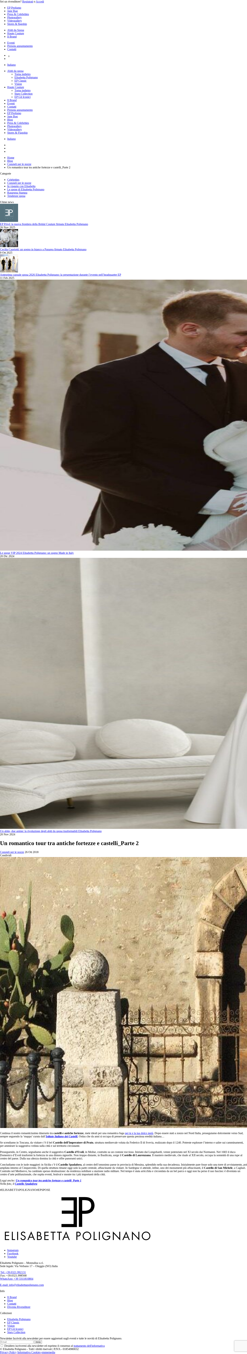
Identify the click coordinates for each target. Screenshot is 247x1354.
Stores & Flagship (17, 132)
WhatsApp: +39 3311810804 (16, 1278)
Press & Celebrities (18, 14)
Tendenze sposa (16, 195)
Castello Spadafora (26, 1183)
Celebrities (13, 179)
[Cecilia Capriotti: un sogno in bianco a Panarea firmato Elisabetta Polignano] (9, 246)
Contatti (11, 49)
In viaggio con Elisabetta (21, 186)
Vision (18, 83)
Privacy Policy (8, 1352)
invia (38, 1342)
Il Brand (12, 36)
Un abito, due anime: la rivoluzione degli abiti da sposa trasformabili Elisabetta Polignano (51, 831)
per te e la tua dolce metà (139, 1133)
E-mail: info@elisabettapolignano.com (22, 1284)
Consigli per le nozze (19, 182)
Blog (10, 119)
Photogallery (14, 17)
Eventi (11, 42)
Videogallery (14, 20)
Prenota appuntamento (20, 46)
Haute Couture (15, 33)
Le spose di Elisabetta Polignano (25, 189)
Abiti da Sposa (15, 30)
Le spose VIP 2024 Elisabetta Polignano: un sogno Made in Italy (37, 552)
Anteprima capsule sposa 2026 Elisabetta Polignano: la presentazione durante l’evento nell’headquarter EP (60, 274)
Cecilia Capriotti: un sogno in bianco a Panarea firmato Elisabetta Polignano (43, 249)
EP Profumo (14, 7)
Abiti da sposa (15, 70)
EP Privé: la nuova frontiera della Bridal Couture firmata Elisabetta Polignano (44, 224)
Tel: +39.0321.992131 (13, 1272)
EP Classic (20, 80)
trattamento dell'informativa (89, 1345)
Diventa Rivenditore (18, 1306)
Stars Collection (23, 93)
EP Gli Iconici (22, 96)
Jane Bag (12, 10)
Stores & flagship (17, 23)
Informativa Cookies (29, 1352)
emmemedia (48, 1352)
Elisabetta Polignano (26, 77)
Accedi (40, 1)
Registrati (27, 1)
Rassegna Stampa (17, 192)
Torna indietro (22, 74)
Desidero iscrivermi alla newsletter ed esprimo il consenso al (54, 1345)
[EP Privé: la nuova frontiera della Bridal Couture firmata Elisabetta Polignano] (9, 220)
